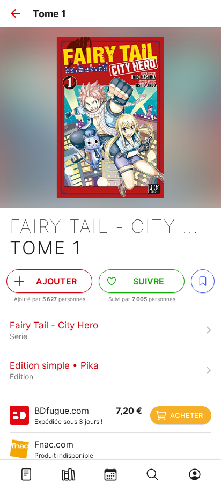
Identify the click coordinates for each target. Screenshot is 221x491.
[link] (110, 330)
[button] (15, 13)
